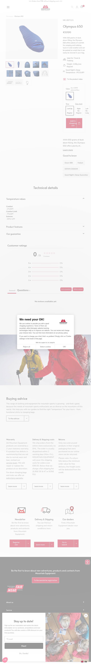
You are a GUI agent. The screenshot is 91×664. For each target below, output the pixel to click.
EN (86, 662)
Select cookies (45, 347)
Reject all (26, 347)
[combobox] (84, 661)
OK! (64, 347)
